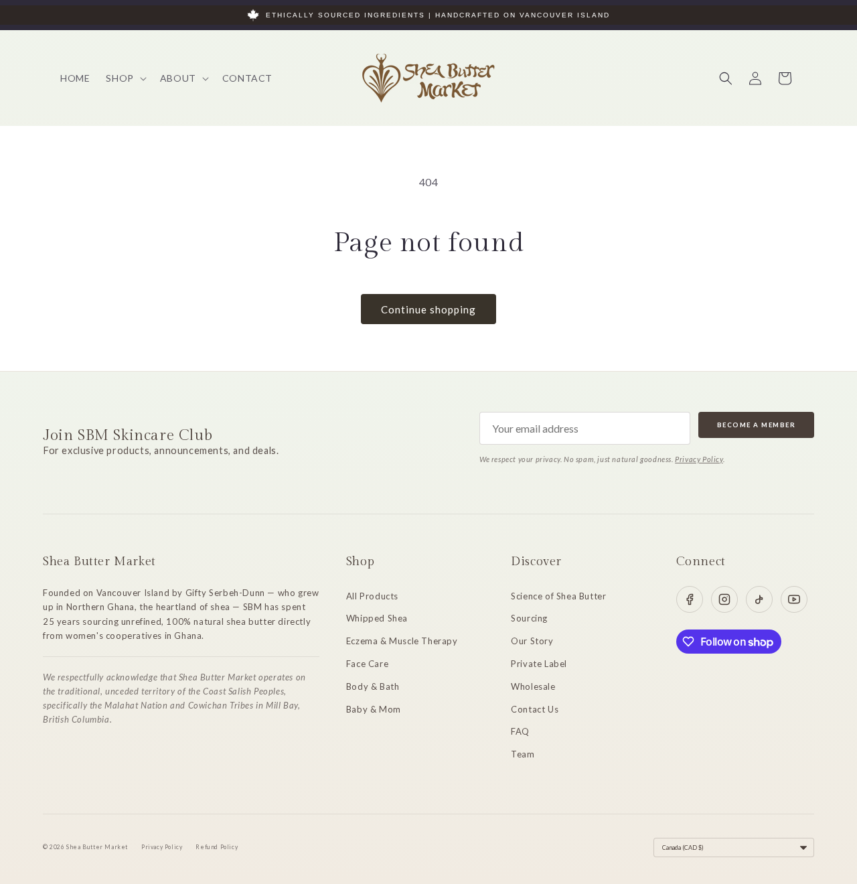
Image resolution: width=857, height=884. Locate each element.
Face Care (367, 663)
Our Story (532, 641)
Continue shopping (428, 309)
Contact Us (534, 709)
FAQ (520, 731)
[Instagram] (724, 599)
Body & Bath (373, 686)
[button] (124, 78)
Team (522, 754)
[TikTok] (759, 599)
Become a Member (756, 425)
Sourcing (529, 618)
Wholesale (533, 686)
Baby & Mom (373, 709)
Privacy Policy (698, 459)
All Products (372, 596)
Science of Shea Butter (558, 596)
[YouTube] (794, 599)
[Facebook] (689, 599)
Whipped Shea (377, 618)
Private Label (539, 663)
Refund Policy (217, 847)
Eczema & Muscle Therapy (402, 641)
